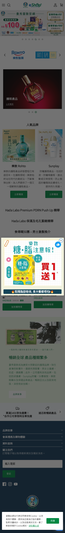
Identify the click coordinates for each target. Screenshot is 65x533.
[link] (32, 262)
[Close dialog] (61, 240)
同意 (53, 520)
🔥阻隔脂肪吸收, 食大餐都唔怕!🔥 (32, 291)
